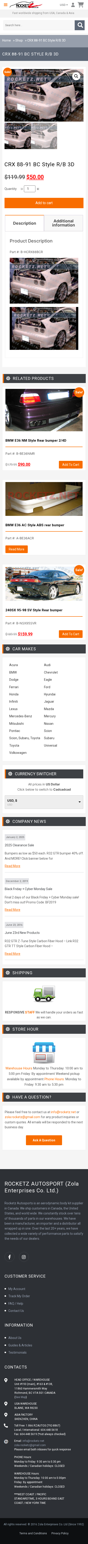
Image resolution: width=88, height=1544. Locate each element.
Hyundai (50, 694)
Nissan (48, 723)
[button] (5, 4)
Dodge (14, 679)
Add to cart (44, 203)
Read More (12, 866)
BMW (13, 672)
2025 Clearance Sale (19, 845)
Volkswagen (18, 753)
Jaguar (49, 701)
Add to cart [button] (70, 464)
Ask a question (44, 1140)
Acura (13, 665)
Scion (48, 731)
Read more (16, 549)
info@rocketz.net (63, 1112)
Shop (19, 40)
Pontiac (14, 731)
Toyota (14, 745)
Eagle (48, 679)
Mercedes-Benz (20, 716)
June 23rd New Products (22, 933)
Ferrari (14, 687)
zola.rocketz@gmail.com (22, 1117)
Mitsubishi (16, 723)
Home (6, 40)
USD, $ (12, 800)
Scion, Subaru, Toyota (24, 738)
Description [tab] (24, 223)
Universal (50, 745)
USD (63, 5)
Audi (47, 665)
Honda (14, 694)
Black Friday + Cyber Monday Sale (28, 889)
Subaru (49, 738)
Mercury (50, 716)
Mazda (49, 709)
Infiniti (13, 701)
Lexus (13, 709)
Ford (47, 687)
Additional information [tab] (63, 223)
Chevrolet (51, 672)
